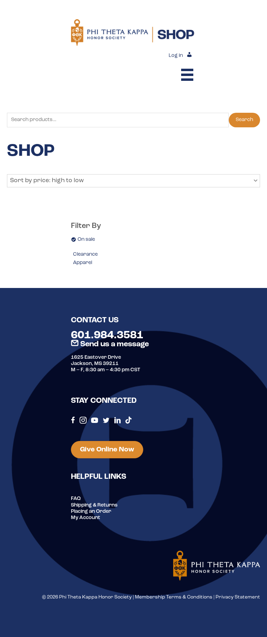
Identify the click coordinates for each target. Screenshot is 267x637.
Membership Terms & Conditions (173, 597)
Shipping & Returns (94, 505)
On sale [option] (86, 239)
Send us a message (114, 344)
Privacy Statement (238, 597)
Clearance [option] (85, 254)
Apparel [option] (82, 262)
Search (244, 119)
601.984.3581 (107, 335)
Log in (176, 55)
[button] (133, 180)
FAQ (76, 498)
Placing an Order (91, 511)
